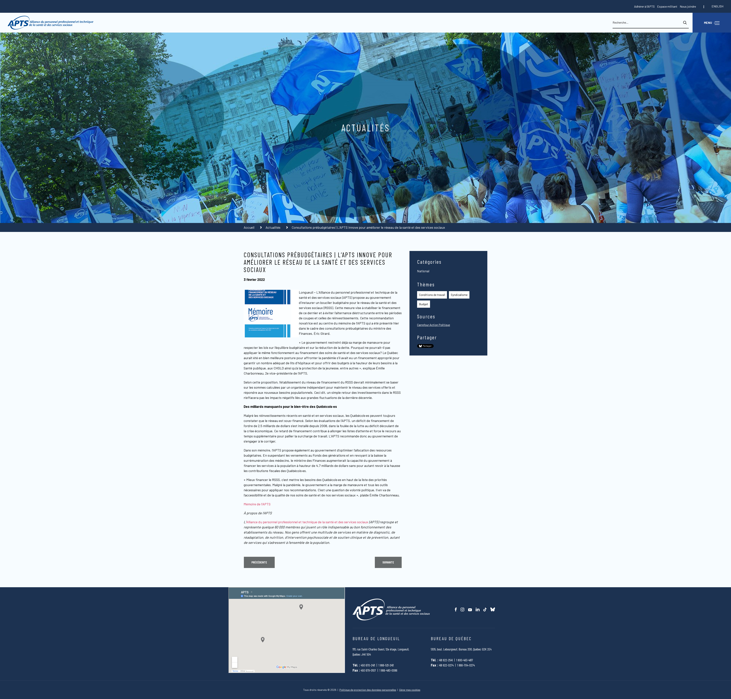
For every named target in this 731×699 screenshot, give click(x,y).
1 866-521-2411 (386, 665)
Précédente (259, 562)
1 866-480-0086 (388, 670)
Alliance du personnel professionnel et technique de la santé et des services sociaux (307, 522)
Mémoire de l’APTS (257, 504)
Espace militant (667, 6)
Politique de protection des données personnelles (367, 689)
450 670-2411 (368, 665)
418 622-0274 (446, 665)
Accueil (249, 227)
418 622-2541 (446, 660)
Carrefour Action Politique (433, 325)
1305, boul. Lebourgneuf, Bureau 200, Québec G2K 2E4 (461, 649)
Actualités (273, 227)
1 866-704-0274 (466, 665)
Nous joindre (688, 6)
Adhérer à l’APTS (644, 6)
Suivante (388, 562)
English (717, 6)
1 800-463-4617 (464, 660)
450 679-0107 (368, 670)
